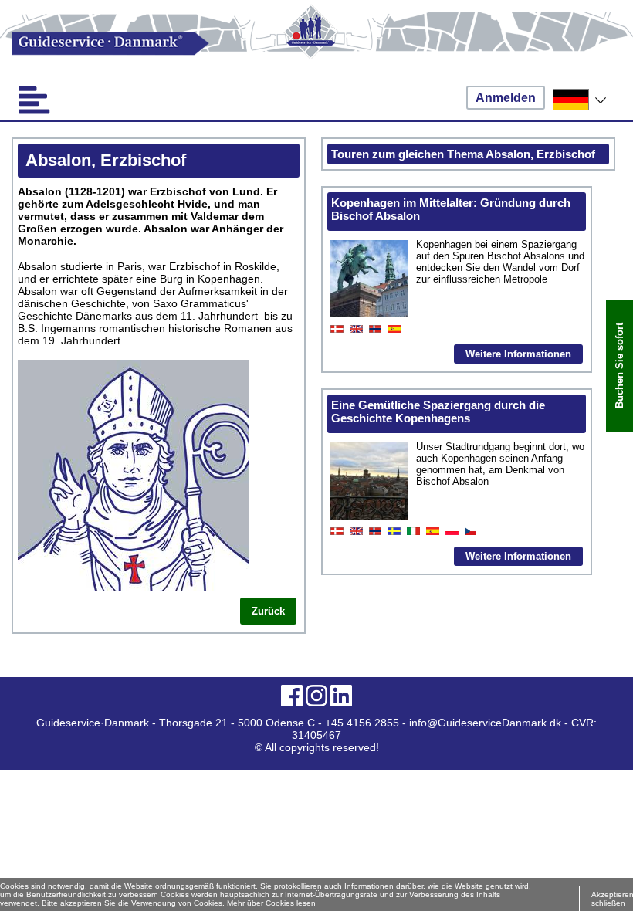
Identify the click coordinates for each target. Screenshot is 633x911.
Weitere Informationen (518, 354)
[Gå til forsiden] (316, 43)
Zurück (268, 611)
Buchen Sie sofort (619, 366)
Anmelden (506, 97)
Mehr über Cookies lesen (271, 903)
